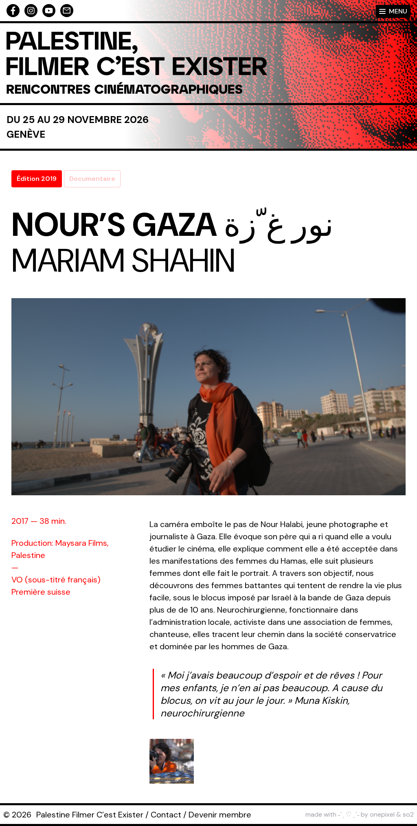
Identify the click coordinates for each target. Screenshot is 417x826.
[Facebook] (13, 10)
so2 (408, 814)
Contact (166, 814)
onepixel (382, 814)
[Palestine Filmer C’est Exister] (137, 63)
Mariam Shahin (123, 260)
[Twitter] (48, 10)
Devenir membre (220, 814)
